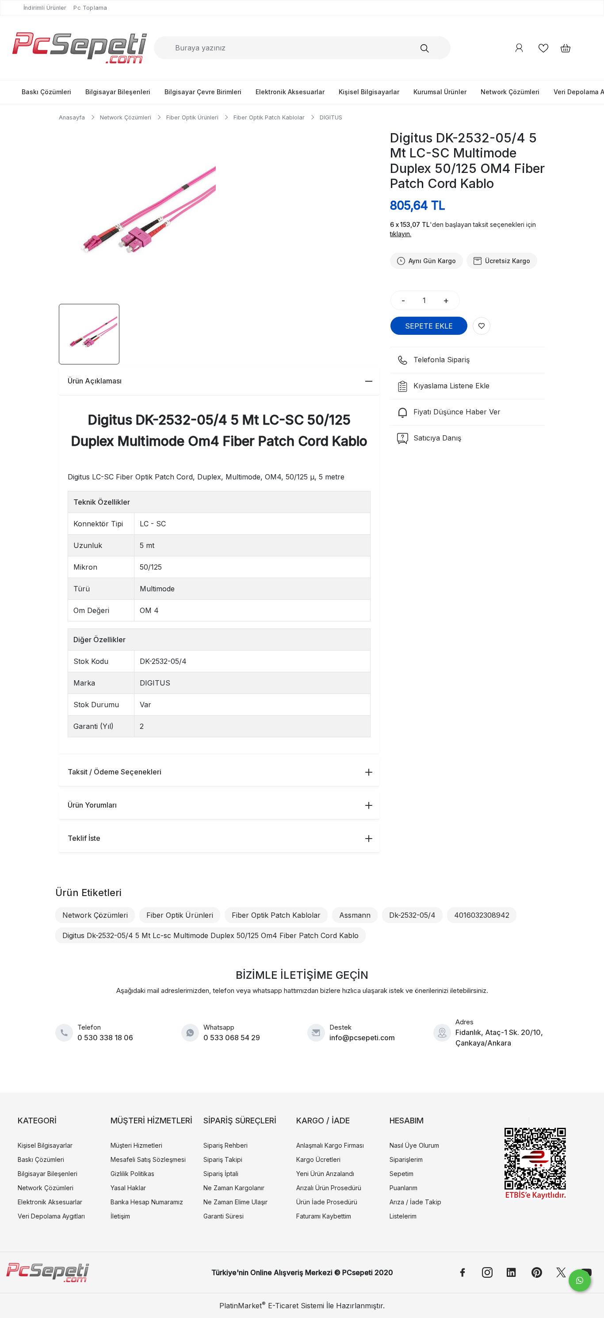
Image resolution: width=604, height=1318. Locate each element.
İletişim (120, 1216)
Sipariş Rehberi (225, 1145)
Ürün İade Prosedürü (326, 1202)
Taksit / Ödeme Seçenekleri (114, 771)
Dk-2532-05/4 (412, 915)
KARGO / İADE (323, 1120)
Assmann (355, 915)
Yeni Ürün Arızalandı (325, 1173)
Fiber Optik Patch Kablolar (276, 915)
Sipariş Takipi (222, 1159)
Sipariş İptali (220, 1173)
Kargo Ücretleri (318, 1159)
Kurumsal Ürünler (439, 92)
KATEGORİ (37, 1120)
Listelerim (403, 1216)
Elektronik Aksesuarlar (290, 92)
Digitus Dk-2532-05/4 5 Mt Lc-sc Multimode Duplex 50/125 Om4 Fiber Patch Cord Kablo (210, 935)
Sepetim (401, 1173)
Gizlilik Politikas (132, 1173)
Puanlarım (403, 1188)
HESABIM (407, 1120)
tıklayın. (400, 234)
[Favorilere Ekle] (481, 326)
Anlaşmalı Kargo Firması (330, 1145)
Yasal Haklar (128, 1188)
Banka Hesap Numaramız (147, 1202)
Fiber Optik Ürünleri (179, 915)
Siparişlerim (406, 1159)
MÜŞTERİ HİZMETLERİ (151, 1120)
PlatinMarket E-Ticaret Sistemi (271, 1305)
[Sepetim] (561, 48)
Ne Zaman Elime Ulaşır (235, 1202)
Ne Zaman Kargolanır (233, 1188)
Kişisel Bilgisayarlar (369, 92)
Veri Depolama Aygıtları (51, 1216)
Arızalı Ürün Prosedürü (328, 1188)
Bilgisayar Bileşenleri (117, 92)
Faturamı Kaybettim (323, 1216)
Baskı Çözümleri (46, 92)
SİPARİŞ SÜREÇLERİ (239, 1120)
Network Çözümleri (510, 92)
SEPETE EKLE (429, 326)
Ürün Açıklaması (95, 380)
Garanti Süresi (223, 1216)
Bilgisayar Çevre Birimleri (202, 92)
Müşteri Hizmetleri (136, 1145)
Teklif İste (84, 838)
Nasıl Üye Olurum (414, 1145)
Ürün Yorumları (92, 805)
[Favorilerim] (543, 48)
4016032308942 (481, 915)
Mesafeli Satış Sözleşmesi (148, 1159)
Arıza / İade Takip (415, 1202)
